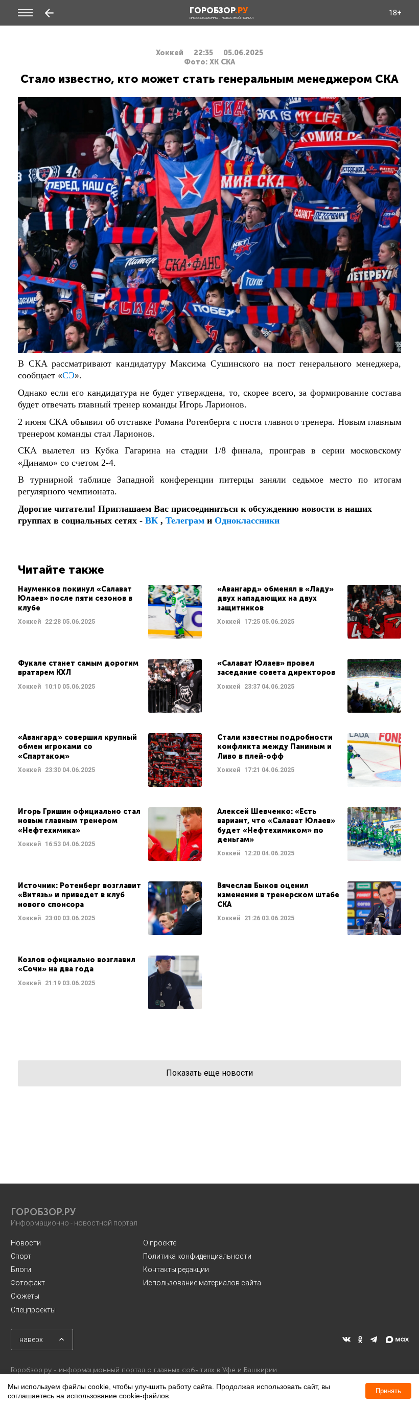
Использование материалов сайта (202, 1283)
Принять (388, 1391)
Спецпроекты (33, 1310)
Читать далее (110, 612)
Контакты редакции (176, 1269)
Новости (26, 1243)
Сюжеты (25, 1296)
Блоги (21, 1269)
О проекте (159, 1243)
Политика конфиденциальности (197, 1256)
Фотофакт (28, 1283)
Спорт (21, 1256)
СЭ (68, 375)
